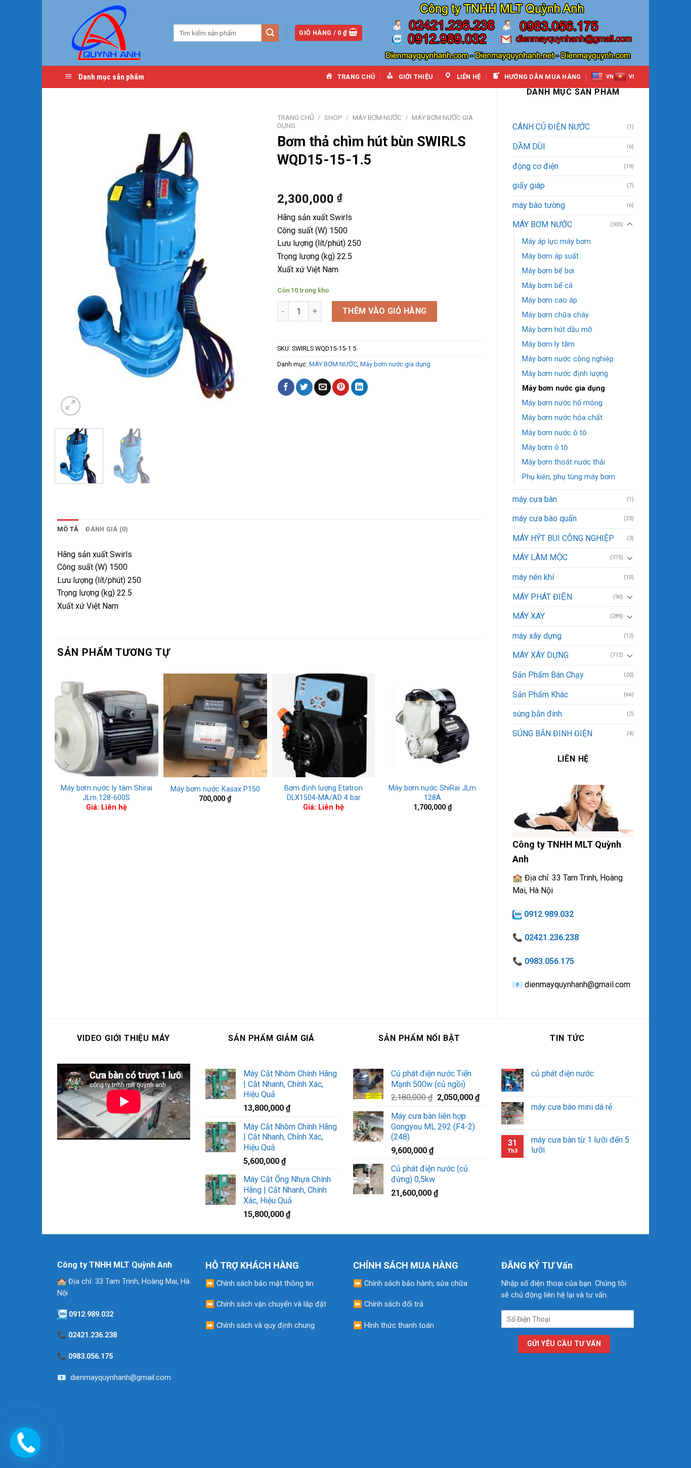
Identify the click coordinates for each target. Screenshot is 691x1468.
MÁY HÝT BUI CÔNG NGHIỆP (563, 538)
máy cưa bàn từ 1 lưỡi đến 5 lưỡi (580, 1144)
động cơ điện (535, 166)
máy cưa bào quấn (544, 518)
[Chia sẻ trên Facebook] (286, 387)
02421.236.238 (552, 937)
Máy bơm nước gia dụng (563, 388)
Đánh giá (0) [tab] (106, 529)
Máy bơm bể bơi (548, 271)
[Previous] (74, 263)
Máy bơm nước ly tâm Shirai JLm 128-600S (106, 793)
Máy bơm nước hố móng (562, 403)
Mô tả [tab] (67, 529)
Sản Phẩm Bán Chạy (548, 675)
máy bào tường (538, 205)
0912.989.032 (549, 914)
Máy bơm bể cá (547, 285)
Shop (333, 117)
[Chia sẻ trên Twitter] (304, 387)
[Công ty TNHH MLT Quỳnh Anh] (107, 32)
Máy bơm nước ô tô (554, 433)
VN (610, 76)
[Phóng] (70, 406)
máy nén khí (533, 577)
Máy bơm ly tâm (548, 344)
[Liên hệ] (23, 1440)
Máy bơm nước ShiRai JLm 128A (432, 793)
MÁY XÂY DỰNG (540, 655)
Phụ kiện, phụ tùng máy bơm (568, 477)
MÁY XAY (528, 616)
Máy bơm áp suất (550, 256)
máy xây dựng (537, 636)
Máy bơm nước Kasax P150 (215, 789)
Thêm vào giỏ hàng (384, 311)
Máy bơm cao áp (549, 300)
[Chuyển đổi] (630, 225)
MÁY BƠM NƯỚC (542, 224)
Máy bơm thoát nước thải (563, 462)
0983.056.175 (549, 961)
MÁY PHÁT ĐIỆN (542, 597)
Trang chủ (295, 117)
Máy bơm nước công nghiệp (568, 359)
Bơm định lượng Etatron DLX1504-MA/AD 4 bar (323, 793)
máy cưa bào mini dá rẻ (571, 1107)
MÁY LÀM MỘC (540, 557)
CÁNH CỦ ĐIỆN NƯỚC (551, 127)
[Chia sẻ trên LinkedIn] (359, 387)
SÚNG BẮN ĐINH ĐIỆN (552, 733)
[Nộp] (270, 32)
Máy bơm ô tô (545, 447)
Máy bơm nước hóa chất (562, 417)
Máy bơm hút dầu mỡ (557, 329)
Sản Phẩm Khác (540, 694)
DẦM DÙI (528, 146)
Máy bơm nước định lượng (565, 373)
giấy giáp (528, 185)
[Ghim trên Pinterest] (340, 387)
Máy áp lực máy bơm (556, 241)
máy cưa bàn (534, 499)
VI (631, 76)
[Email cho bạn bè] (322, 387)
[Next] (245, 263)
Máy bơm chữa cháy (555, 315)
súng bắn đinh (537, 714)
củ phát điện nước (562, 1073)
